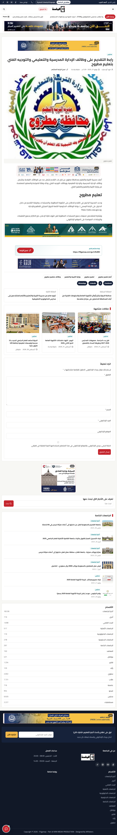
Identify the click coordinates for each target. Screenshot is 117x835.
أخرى (111, 617)
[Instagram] (7, 2)
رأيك (111, 668)
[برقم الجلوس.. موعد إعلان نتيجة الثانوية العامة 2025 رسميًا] (107, 593)
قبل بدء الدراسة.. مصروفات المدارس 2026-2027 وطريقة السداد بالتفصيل (95, 342)
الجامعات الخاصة (107, 645)
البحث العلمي (108, 622)
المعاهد (110, 651)
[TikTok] (3, 2)
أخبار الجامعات (95, 521)
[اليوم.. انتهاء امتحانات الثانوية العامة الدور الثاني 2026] (58, 322)
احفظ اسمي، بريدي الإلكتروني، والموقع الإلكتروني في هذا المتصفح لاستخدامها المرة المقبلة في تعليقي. (71, 445)
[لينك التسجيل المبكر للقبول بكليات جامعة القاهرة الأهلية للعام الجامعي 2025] (107, 538)
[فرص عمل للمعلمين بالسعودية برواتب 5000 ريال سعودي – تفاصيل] (107, 565)
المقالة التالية (32, 295)
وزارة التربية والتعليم (72, 276)
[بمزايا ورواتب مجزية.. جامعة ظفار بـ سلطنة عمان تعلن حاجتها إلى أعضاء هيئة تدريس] (107, 552)
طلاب (111, 679)
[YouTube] (11, 2)
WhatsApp (82, 283)
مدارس (110, 54)
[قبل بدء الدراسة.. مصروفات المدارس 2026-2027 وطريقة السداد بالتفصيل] (94, 322)
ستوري (110, 674)
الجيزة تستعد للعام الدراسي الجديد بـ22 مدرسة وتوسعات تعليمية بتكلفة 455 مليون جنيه (23, 343)
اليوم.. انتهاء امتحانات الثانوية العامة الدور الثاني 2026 (59, 342)
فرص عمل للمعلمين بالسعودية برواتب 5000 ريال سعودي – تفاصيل (76, 566)
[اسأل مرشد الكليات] (6, 828)
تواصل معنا (23, 2)
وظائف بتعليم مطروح (52, 276)
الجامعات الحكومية (106, 639)
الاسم (108, 409)
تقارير (111, 662)
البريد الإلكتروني (104, 420)
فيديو (111, 691)
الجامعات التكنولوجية (105, 634)
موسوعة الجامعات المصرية (46, 2)
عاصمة (110, 685)
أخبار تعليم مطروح (105, 276)
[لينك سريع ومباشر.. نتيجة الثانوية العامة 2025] (107, 579)
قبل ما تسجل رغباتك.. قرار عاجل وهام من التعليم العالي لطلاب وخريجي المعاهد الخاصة (36, 16)
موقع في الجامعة (63, 2)
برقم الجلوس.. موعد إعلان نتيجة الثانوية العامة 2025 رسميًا (79, 593)
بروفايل (110, 657)
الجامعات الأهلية (106, 628)
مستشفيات (108, 702)
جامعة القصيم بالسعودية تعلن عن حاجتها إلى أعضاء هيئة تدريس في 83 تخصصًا (71, 524)
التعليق (107, 374)
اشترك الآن (11, 734)
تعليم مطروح (89, 276)
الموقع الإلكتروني (104, 431)
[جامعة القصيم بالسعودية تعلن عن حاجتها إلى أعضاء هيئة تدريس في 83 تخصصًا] (107, 524)
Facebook (108, 283)
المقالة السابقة (86, 295)
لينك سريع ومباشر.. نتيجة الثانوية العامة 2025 (84, 579)
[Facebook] (15, 2)
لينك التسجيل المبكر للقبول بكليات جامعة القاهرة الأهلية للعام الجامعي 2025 (72, 538)
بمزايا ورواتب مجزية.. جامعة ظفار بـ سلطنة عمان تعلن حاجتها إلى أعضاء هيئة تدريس (70, 552)
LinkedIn (93, 283)
